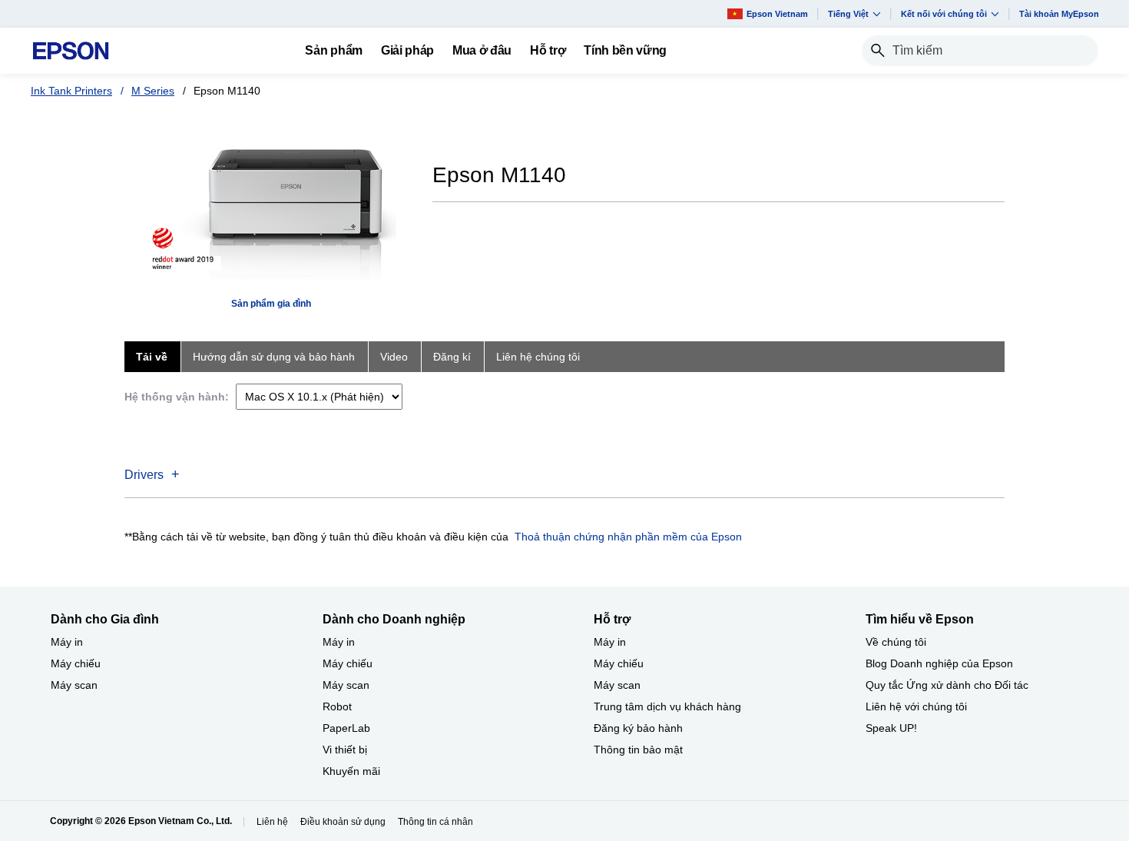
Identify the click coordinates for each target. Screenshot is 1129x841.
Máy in (67, 642)
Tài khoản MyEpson (1059, 13)
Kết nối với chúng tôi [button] (944, 13)
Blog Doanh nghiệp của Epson (939, 663)
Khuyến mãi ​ (353, 771)
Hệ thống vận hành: (176, 397)
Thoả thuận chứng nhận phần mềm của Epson (628, 536)
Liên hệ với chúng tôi (916, 706)
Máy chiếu (76, 663)
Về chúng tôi (896, 642)
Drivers (144, 474)
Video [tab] (394, 357)
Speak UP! (891, 728)
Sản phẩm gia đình (271, 303)
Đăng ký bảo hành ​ (640, 728)
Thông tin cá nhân (435, 821)
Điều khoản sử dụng (343, 821)
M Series (152, 91)
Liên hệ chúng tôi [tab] (538, 357)
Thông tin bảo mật (638, 749)
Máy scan (74, 685)
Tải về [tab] (151, 357)
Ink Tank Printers (71, 91)
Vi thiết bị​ (345, 749)
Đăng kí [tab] (452, 357)
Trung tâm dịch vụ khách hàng (667, 706)
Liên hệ (272, 821)
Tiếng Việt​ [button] (848, 13)
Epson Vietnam (777, 13)
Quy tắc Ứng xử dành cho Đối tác (947, 685)
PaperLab (346, 728)
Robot (337, 706)
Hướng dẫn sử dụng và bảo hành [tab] (274, 357)
